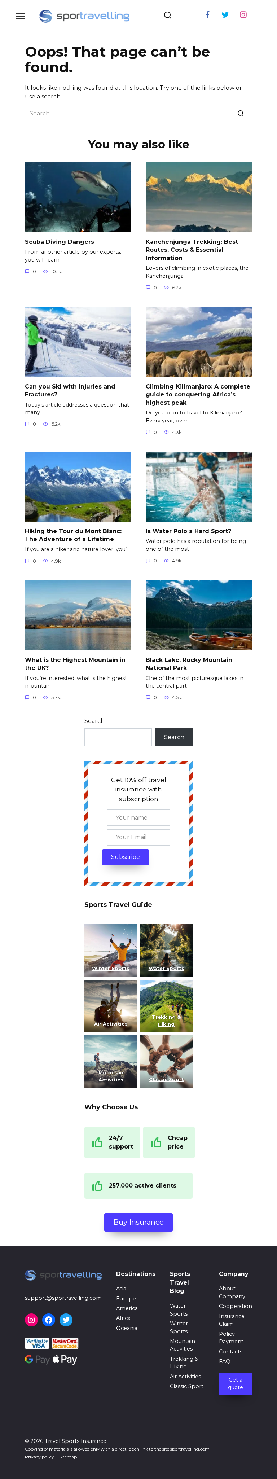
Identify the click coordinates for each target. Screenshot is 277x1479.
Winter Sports (110, 968)
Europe (126, 1298)
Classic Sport (186, 1386)
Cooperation (235, 1306)
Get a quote (235, 1384)
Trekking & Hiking (184, 1363)
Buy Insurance (138, 1222)
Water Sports (166, 968)
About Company (232, 1292)
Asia (121, 1288)
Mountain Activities (182, 1345)
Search (94, 720)
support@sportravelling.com (63, 1298)
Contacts (230, 1351)
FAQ (224, 1361)
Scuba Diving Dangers (59, 241)
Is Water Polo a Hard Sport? (188, 531)
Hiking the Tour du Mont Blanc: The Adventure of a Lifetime (73, 535)
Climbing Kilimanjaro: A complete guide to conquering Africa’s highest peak (198, 394)
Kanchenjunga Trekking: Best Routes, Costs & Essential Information (192, 249)
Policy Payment (231, 1338)
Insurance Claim (232, 1320)
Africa (123, 1318)
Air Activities (185, 1376)
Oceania (126, 1328)
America (127, 1308)
